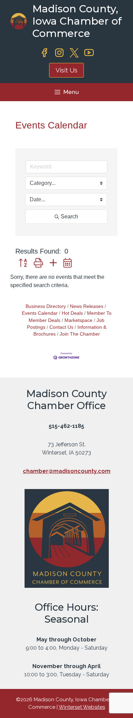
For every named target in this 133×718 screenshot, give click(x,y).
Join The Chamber (80, 334)
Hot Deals (72, 313)
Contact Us (61, 327)
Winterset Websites (82, 707)
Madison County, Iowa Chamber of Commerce (77, 21)
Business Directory (46, 306)
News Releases (86, 306)
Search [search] (69, 216)
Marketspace (78, 320)
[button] (22, 263)
